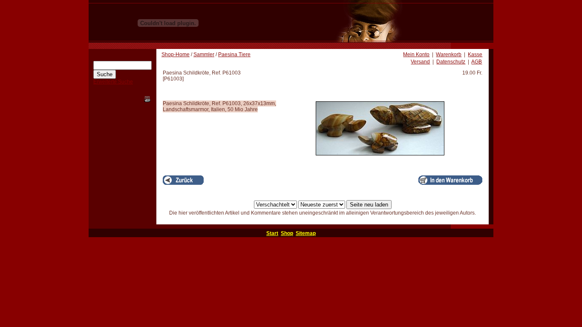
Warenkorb (448, 54)
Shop (287, 233)
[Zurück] (183, 180)
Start (272, 233)
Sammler (203, 54)
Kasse (475, 54)
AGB (476, 62)
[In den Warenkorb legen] (450, 180)
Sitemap (306, 233)
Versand (420, 62)
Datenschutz (450, 62)
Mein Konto (416, 54)
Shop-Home (175, 54)
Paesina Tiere (234, 54)
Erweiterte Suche (113, 82)
